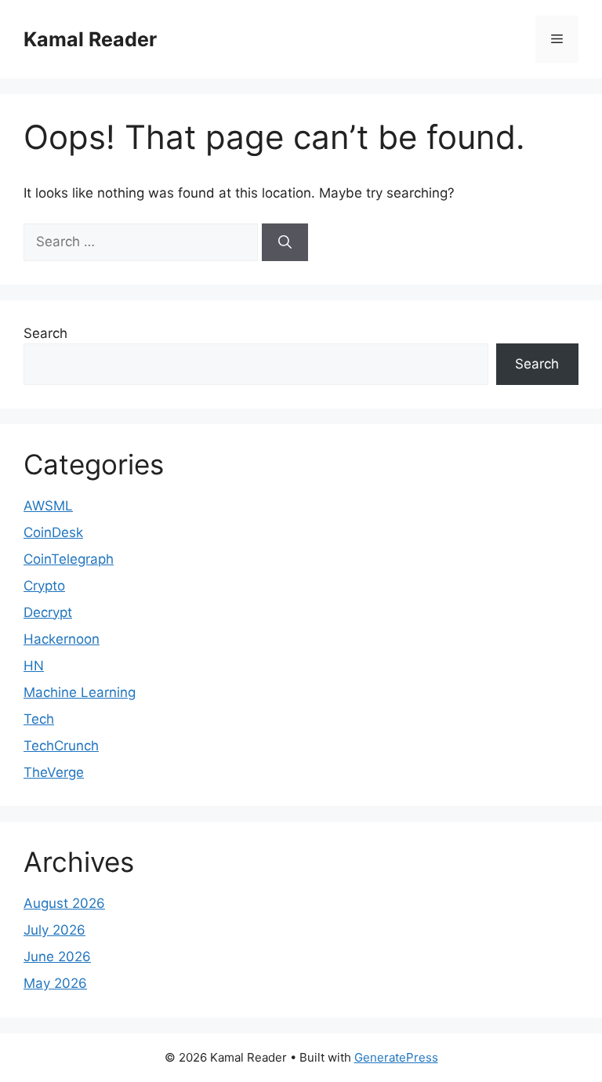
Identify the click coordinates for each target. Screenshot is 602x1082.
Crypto (44, 586)
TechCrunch (61, 745)
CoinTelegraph (69, 559)
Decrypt (48, 612)
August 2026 (64, 903)
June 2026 (57, 956)
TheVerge (54, 772)
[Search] (285, 242)
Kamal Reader (90, 39)
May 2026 (55, 983)
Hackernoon (62, 639)
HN (34, 666)
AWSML (48, 506)
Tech (39, 719)
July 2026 (54, 930)
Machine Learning (80, 692)
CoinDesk (53, 532)
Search (45, 333)
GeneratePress (396, 1057)
